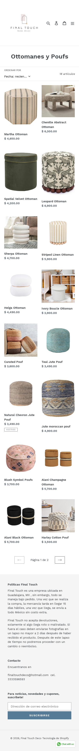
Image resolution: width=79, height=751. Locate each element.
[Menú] (72, 23)
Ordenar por (12, 70)
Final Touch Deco (31, 738)
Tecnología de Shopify (55, 738)
